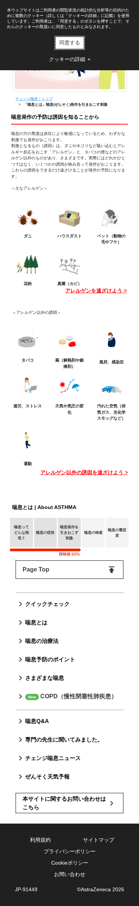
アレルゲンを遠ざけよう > (96, 290)
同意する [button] (69, 42)
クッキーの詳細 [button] (67, 59)
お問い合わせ (69, 874)
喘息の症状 (45, 532)
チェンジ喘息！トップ (34, 99)
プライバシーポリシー (70, 851)
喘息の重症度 (117, 532)
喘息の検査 (93, 532)
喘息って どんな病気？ (21, 532)
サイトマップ (98, 840)
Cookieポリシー (69, 863)
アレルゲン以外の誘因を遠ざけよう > (84, 472)
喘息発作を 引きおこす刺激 (69, 532)
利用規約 (40, 840)
